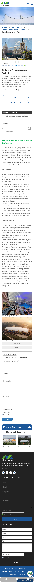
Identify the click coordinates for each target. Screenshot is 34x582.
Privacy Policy (25, 571)
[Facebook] (3, 472)
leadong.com (21, 574)
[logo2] (7, 458)
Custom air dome (8, 358)
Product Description (10, 112)
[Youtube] (10, 472)
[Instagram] (14, 472)
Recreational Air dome (10, 361)
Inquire (14, 97)
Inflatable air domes (9, 354)
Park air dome (22, 358)
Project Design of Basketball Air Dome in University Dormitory (9, 447)
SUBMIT (7, 419)
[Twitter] (7, 472)
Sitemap (17, 571)
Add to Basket (14, 102)
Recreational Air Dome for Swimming (24, 447)
